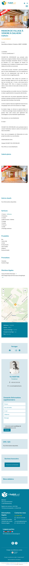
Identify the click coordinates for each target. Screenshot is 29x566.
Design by (16, 553)
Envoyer (7, 430)
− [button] (3, 292)
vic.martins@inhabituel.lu (15, 386)
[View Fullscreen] (3, 295)
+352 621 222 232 (15, 382)
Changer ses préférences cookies (14, 550)
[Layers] (25, 290)
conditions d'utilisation (10, 564)
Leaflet (26, 321)
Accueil (3, 42)
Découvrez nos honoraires (12, 464)
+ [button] (3, 290)
